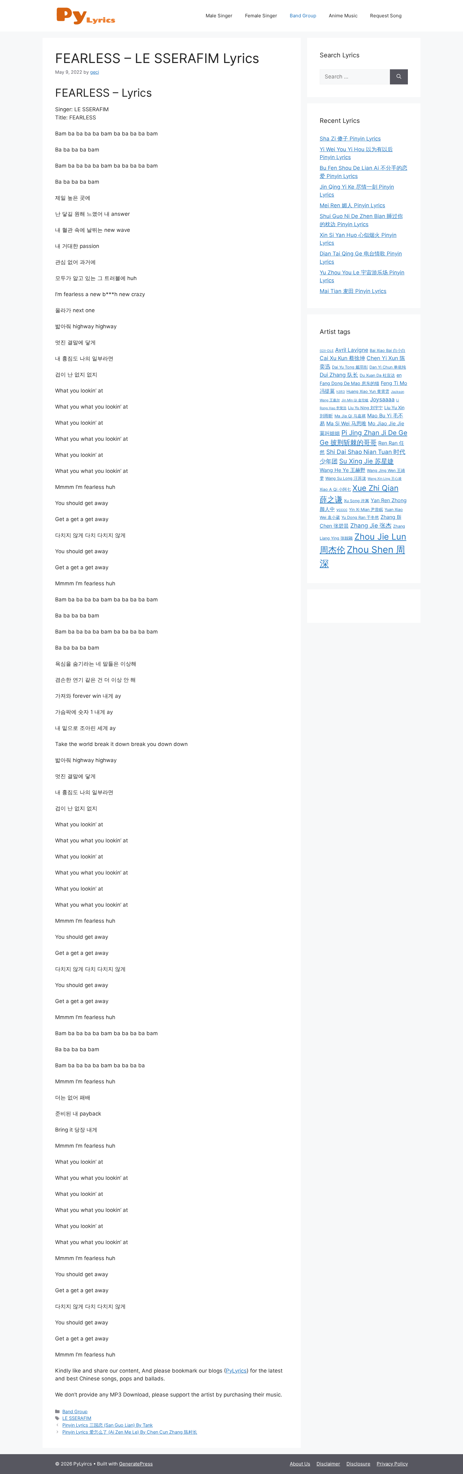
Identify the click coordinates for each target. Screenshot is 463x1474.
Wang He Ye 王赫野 (342, 470)
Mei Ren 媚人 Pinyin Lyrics (352, 205)
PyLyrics (236, 1371)
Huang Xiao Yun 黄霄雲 (367, 391)
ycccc (341, 509)
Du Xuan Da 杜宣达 (377, 375)
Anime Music (343, 16)
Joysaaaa (382, 399)
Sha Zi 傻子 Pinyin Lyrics (350, 138)
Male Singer (219, 16)
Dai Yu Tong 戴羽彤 (350, 367)
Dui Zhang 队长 (339, 374)
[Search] (399, 76)
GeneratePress (136, 1464)
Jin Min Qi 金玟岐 (355, 400)
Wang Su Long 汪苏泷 (345, 478)
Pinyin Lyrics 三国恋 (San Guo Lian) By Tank (107, 1425)
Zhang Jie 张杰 (371, 525)
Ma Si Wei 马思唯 (346, 423)
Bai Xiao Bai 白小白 (387, 350)
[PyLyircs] (86, 15)
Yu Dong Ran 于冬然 (360, 517)
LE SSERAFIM (76, 1418)
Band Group (303, 16)
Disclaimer (328, 1464)
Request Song (386, 16)
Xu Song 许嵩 (356, 500)
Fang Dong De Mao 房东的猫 (349, 383)
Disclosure (358, 1464)
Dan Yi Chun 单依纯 (387, 367)
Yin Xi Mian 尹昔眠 (366, 509)
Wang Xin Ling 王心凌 (385, 479)
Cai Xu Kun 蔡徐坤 (342, 358)
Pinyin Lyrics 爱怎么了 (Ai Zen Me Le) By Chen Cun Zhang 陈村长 (129, 1432)
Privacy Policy (392, 1464)
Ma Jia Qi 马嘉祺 (350, 416)
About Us (300, 1464)
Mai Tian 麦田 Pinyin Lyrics (353, 291)
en (399, 375)
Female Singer (261, 16)
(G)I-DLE (327, 351)
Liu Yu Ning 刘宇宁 (365, 407)
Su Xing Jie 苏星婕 (366, 461)
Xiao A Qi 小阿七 (335, 489)
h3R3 (340, 392)
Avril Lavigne (351, 350)
